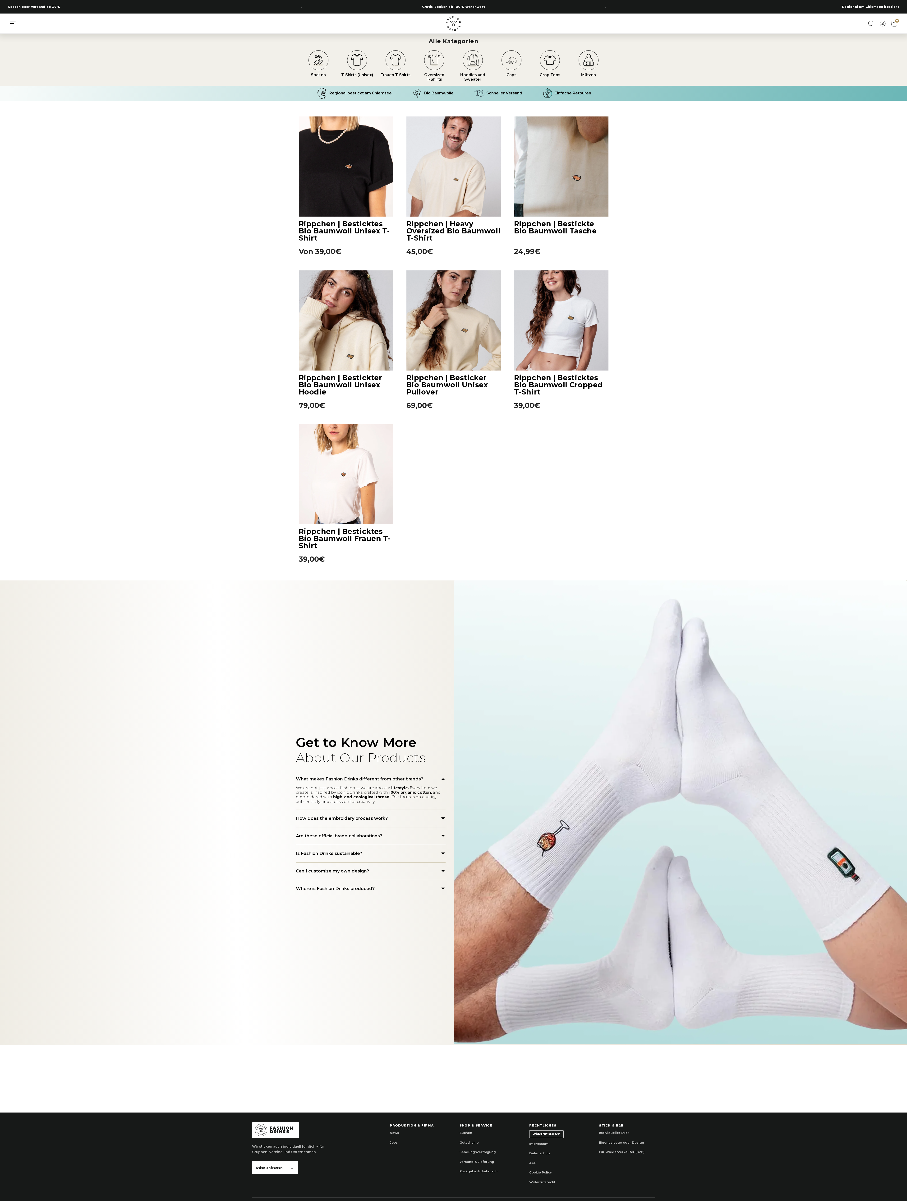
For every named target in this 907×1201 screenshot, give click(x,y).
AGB (533, 1163)
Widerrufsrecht (542, 1182)
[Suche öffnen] (871, 23)
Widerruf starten (546, 1134)
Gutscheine (469, 1142)
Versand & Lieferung (477, 1162)
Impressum (538, 1143)
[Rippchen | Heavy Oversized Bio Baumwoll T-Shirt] (453, 166)
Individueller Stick (614, 1133)
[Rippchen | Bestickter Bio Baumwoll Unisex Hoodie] (346, 320)
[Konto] (883, 23)
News (394, 1133)
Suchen (466, 1133)
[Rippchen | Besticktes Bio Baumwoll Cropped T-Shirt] (561, 320)
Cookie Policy (540, 1172)
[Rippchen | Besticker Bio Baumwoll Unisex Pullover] (453, 320)
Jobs (394, 1142)
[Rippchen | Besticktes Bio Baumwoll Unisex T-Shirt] (346, 166)
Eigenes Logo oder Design (621, 1142)
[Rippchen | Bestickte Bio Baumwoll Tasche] (561, 166)
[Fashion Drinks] (453, 23)
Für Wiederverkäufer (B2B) (622, 1152)
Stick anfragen (275, 1167)
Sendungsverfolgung (478, 1152)
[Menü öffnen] (13, 23)
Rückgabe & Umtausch (478, 1171)
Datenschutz (540, 1153)
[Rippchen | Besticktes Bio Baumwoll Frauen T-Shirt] (346, 474)
